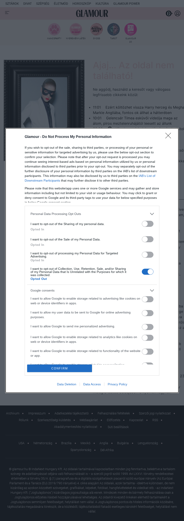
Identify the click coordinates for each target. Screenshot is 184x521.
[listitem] (92, 214)
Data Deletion (66, 384)
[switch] (147, 224)
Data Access (92, 384)
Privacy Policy (117, 384)
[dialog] (92, 260)
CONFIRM (59, 368)
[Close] (169, 137)
